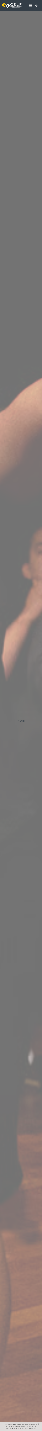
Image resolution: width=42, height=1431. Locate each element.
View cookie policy (30, 1428)
